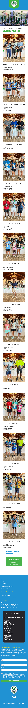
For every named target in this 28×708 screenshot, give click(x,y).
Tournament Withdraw (7, 586)
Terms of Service (18, 676)
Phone (3, 667)
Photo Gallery (4, 588)
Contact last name (5, 663)
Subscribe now (14, 680)
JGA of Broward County (14, 4)
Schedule (3, 583)
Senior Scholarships (6, 595)
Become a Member (6, 594)
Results (3, 585)
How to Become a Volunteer (8, 597)
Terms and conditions (8, 673)
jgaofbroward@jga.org (11, 607)
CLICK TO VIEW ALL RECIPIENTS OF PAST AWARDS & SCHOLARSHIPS (14, 562)
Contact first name (6, 658)
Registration (4, 582)
